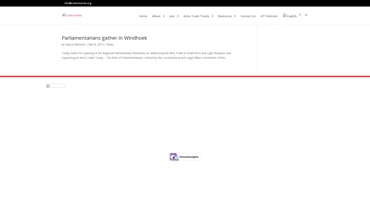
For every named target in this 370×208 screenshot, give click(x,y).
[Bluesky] (298, 3)
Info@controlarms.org (74, 110)
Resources (225, 16)
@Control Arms (68, 119)
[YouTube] (307, 3)
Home (143, 16)
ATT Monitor (269, 16)
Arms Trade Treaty (196, 16)
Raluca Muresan (75, 44)
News (110, 44)
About (156, 16)
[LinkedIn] (302, 3)
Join (172, 16)
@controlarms (67, 128)
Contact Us (248, 16)
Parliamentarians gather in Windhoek (104, 37)
